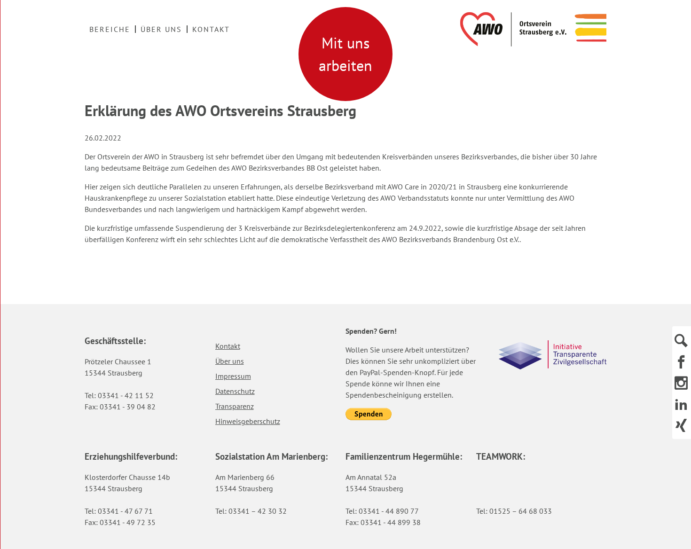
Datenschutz (235, 391)
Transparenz (234, 406)
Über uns (161, 29)
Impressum (233, 376)
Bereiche (109, 29)
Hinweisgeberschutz (247, 421)
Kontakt (211, 29)
